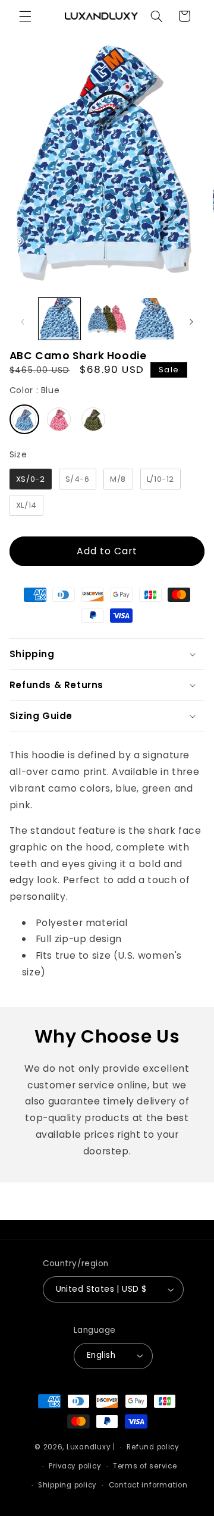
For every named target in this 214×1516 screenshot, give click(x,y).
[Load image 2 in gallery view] (107, 319)
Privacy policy (75, 1466)
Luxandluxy (89, 1447)
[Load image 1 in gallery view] (59, 319)
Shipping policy (67, 1485)
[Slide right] (191, 322)
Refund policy (153, 1447)
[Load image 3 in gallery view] (154, 319)
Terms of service (145, 1466)
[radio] (24, 419)
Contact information (148, 1485)
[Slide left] (23, 322)
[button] (25, 16)
